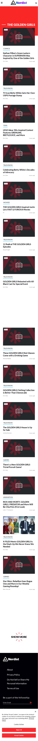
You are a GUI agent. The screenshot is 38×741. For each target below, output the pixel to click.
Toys (5, 125)
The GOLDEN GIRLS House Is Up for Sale (17, 428)
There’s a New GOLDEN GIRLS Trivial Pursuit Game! (16, 465)
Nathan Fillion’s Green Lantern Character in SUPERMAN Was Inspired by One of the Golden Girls (18, 55)
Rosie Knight (6, 250)
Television (8, 88)
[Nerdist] (19, 3)
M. (3, 212)
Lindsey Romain (7, 433)
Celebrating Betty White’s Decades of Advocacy (19, 171)
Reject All (19, 730)
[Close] (35, 711)
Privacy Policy (13, 674)
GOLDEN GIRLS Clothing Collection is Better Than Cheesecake (18, 391)
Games (6, 460)
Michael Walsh (7, 358)
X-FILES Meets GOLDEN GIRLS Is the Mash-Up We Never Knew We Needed (18, 544)
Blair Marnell (6, 589)
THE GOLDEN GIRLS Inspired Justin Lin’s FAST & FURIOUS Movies (19, 208)
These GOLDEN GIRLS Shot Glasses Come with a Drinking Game (19, 354)
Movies (6, 202)
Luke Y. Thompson (8, 510)
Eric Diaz (5, 61)
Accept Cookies (19, 735)
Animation (8, 497)
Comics (6, 48)
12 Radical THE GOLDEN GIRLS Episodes (17, 245)
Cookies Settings (19, 724)
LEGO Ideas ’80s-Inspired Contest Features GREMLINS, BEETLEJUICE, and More (18, 132)
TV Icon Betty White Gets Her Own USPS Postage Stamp (19, 94)
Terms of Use (13, 688)
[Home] (11, 661)
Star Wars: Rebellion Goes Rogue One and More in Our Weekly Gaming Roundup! (17, 584)
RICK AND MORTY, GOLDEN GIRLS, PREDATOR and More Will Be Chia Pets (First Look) (18, 504)
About (10, 669)
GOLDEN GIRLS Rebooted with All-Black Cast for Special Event (18, 282)
